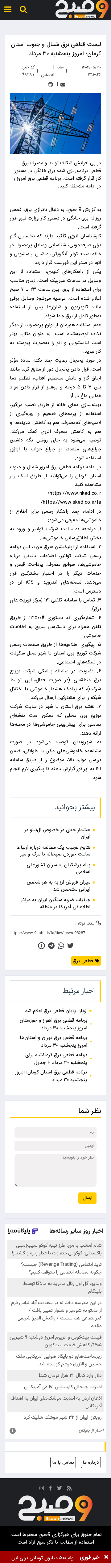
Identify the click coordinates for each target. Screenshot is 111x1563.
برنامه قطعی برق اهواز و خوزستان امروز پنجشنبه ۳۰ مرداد (53, 1024)
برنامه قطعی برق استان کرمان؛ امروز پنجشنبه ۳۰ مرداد (51, 1076)
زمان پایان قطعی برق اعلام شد (55, 1011)
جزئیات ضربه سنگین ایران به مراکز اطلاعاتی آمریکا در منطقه (55, 903)
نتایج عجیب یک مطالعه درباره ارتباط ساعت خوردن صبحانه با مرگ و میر (53, 851)
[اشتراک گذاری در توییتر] (70, 945)
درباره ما (91, 1462)
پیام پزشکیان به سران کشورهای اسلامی (58, 869)
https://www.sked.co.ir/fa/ (71, 502)
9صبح (44, 1534)
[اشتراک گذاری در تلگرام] (51, 945)
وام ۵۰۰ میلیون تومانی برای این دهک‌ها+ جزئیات (42, 1558)
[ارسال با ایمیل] (62, 84)
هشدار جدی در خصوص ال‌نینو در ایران (57, 833)
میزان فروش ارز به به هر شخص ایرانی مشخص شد (58, 886)
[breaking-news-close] (106, 1557)
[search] (23, 9)
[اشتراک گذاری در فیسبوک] (41, 945)
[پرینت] (50, 84)
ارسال (87, 1198)
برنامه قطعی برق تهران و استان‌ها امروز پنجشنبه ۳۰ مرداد (53, 1041)
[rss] (69, 1489)
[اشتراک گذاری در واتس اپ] (61, 946)
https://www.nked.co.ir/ (74, 493)
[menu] (7, 9)
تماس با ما (63, 1462)
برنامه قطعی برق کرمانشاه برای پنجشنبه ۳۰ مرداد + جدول (56, 1058)
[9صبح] (82, 9)
